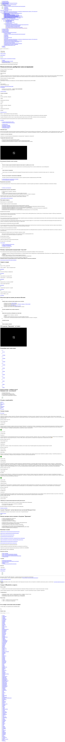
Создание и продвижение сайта (5, 579)
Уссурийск (4, 728)
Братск (3, 627)
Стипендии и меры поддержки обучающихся (11, 41)
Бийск (3, 625)
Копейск (3, 658)
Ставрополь (4, 716)
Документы (6, 7)
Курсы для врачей (7, 14)
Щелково (3, 736)
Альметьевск (4, 616)
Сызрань (3, 719)
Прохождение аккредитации (7, 560)
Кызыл (3, 665)
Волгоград (4, 632)
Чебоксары (4, 732)
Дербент (3, 638)
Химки (3, 731)
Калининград (4, 649)
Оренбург (3, 692)
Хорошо (2, 582)
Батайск (3, 623)
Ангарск (3, 617)
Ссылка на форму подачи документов (6, 198)
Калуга (3, 650)
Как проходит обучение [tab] (6, 125)
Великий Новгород (5, 629)
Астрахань (4, 619)
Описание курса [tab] (5, 124)
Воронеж (3, 636)
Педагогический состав (8, 9)
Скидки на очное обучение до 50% (8, 121)
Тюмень (3, 726)
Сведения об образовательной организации (9, 4)
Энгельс (3, 738)
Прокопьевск (4, 699)
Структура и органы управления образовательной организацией (14, 6)
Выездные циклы (9, 21)
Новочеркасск (4, 686)
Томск (3, 724)
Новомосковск (4, 683)
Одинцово (4, 689)
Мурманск (4, 672)
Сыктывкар (4, 720)
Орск (3, 693)
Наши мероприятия (5, 3)
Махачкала (4, 668)
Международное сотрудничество (9, 42)
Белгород (3, 624)
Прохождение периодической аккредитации (13, 25)
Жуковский (4, 643)
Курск (3, 664)
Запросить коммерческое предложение (8, 122)
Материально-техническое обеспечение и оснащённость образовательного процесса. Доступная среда (20, 11)
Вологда (3, 635)
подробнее (2, 120)
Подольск (3, 698)
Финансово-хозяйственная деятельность (10, 12)
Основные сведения (7, 5)
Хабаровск (4, 730)
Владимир (4, 631)
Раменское (4, 702)
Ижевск (3, 646)
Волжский (4, 634)
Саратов (3, 710)
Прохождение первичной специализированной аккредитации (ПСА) (17, 24)
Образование (6, 35)
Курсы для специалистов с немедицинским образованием (11, 555)
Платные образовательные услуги (9, 45)
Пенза (3, 694)
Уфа (3, 729)
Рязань (3, 706)
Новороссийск (4, 684)
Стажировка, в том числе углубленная (12, 19)
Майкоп (3, 667)
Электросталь (4, 737)
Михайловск (4, 670)
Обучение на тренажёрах (10, 20)
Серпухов (3, 713)
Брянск (3, 628)
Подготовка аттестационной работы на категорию (14, 27)
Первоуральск (4, 695)
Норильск (3, 687)
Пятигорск (4, 701)
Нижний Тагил (4, 681)
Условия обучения (5, 1)
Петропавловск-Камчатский (6, 697)
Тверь (3, 722)
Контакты (3, 19)
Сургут (3, 718)
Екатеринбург (4, 642)
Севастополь (4, 711)
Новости (3, 18)
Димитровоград (4, 640)
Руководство (6, 8)
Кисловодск (4, 655)
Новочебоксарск (5, 685)
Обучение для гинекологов (6, 187)
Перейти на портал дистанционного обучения (7, 58)
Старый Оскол (4, 717)
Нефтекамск (4, 677)
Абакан (3, 615)
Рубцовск (3, 704)
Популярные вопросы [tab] (5, 127)
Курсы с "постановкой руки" (10, 18)
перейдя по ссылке (18, 305)
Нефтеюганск (4, 678)
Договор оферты (25, 577)
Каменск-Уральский (5, 651)
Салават (3, 707)
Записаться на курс (3, 112)
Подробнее (2, 269)
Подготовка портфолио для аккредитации (13, 26)
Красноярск (4, 662)
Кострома (3, 660)
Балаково (3, 620)
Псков (3, 700)
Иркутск (3, 647)
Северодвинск (4, 712)
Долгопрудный (4, 641)
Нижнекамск (4, 679)
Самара (3, 708)
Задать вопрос (2, 242)
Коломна (3, 657)
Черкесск (3, 734)
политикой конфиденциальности (59, 581)
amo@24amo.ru (2, 11)
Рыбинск (3, 705)
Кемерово (3, 653)
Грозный (3, 637)
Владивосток (4, 630)
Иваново (3, 645)
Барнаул (3, 622)
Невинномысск (4, 676)
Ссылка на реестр (3, 91)
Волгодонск (4, 633)
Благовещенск (4, 626)
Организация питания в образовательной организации (13, 43)
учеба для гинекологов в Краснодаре (8, 244)
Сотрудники (6, 10)
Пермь (3, 696)
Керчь (3, 654)
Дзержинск (4, 639)
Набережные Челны (5, 673)
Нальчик (3, 674)
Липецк (3, 666)
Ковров (3, 656)
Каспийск (3, 652)
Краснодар (2, 10)
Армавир (3, 618)
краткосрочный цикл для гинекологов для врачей (10, 179)
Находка (3, 675)
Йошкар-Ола (4, 648)
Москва (3, 671)
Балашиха (3, 621)
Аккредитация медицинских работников (10, 23)
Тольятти (3, 723)
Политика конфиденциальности (33, 577)
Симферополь (4, 714)
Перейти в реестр (3, 513)
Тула (3, 725)
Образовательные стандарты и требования (11, 44)
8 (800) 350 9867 (3, 53)
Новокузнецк (4, 682)
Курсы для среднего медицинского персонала (11, 15)
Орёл (3, 691)
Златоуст (3, 644)
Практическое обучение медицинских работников (12, 17)
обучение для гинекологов (6, 245)
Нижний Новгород (5, 680)
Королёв (3, 659)
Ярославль (4, 740)
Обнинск (3, 688)
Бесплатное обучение (5, 29)
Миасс (3, 669)
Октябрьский (4, 690)
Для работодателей (5, 30)
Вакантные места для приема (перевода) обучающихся (13, 13)
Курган (3, 663)
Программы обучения (5, 13)
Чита (3, 735)
